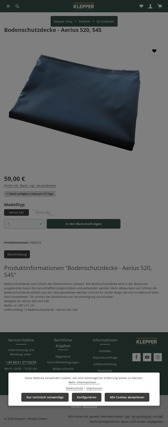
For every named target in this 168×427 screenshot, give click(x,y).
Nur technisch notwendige (45, 397)
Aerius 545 (16, 212)
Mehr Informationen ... (84, 382)
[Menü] (8, 6)
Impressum (94, 388)
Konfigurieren (86, 397)
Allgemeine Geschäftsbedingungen (63, 359)
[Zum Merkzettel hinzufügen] (154, 50)
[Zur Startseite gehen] (84, 6)
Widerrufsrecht (63, 369)
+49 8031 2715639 (21, 362)
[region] (84, 103)
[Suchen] (17, 6)
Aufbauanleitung (105, 364)
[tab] (17, 254)
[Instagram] (158, 357)
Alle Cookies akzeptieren (127, 397)
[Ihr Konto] (150, 6)
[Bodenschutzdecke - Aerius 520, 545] (84, 103)
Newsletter (105, 371)
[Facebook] (136, 357)
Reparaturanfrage (105, 357)
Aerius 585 (45, 213)
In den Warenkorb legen (84, 224)
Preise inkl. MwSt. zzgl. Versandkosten (30, 186)
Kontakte (105, 351)
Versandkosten (141, 416)
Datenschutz (74, 388)
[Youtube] (147, 357)
